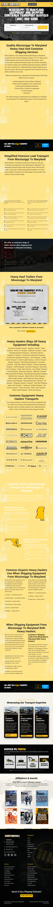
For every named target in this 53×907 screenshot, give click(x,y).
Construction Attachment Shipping (33, 355)
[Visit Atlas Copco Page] (26, 417)
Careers (28, 854)
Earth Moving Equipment (29, 362)
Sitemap (46, 901)
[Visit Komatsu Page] (26, 441)
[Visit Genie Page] (41, 423)
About (28, 840)
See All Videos (24, 735)
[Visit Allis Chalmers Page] (12, 417)
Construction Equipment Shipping (18, 358)
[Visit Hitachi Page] (12, 435)
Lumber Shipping (12, 371)
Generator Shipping (32, 367)
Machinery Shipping (25, 371)
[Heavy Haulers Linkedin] (15, 855)
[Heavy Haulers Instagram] (8, 855)
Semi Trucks (29, 883)
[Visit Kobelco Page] (12, 441)
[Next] (44, 308)
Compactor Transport (14, 355)
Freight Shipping (7, 873)
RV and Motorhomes (31, 881)
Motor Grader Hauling (15, 378)
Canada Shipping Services (9, 866)
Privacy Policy (41, 901)
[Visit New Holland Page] (12, 447)
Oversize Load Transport (9, 883)
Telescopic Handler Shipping (32, 385)
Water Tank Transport (38, 388)
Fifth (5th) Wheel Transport (23, 364)
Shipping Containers (31, 885)
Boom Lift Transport (20, 351)
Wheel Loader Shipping (19, 390)
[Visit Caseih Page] (41, 453)
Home (28, 838)
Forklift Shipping (18, 367)
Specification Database (32, 848)
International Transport (8, 879)
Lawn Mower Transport (39, 369)
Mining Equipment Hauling (14, 374)
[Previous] (8, 308)
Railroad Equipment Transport (33, 381)
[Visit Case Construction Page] (41, 417)
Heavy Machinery (30, 875)
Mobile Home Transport (16, 376)
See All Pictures (40, 735)
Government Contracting (9, 875)
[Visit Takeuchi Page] (12, 453)
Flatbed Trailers (8, 254)
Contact (29, 842)
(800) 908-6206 (32, 4)
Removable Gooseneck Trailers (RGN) (13, 261)
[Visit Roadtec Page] (41, 447)
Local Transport (7, 881)
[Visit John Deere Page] (43, 466)
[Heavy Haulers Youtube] (12, 855)
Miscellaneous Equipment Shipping (35, 374)
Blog (28, 850)
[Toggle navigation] (52, 4)
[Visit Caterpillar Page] (10, 466)
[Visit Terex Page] (26, 453)
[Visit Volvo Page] (12, 459)
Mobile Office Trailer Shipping (35, 376)
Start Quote (37, 145)
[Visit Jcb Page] (26, 435)
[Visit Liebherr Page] (41, 441)
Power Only (6, 885)
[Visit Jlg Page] (41, 435)
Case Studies (30, 852)
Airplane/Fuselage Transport (17, 348)
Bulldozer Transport (35, 351)
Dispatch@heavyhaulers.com (12, 846)
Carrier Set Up (46, 903)
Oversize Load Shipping (14, 381)
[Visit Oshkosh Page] (26, 447)
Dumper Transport (14, 362)
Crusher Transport (40, 360)
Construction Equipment (32, 873)
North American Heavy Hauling (34, 378)
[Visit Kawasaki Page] (26, 459)
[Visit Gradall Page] (12, 429)
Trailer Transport (24, 388)
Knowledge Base (30, 846)
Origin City (13, 25)
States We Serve (30, 844)
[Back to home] (10, 4)
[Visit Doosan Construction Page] (26, 423)
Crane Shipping (35, 358)
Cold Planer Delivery (36, 353)
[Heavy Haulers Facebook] (5, 855)
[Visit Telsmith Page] (41, 459)
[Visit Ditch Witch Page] (12, 423)
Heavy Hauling (7, 877)
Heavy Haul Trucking (24, 369)
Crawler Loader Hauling (25, 360)
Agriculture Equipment (31, 866)
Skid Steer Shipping (40, 383)
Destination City (29, 25)
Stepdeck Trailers (8, 258)
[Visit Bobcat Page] (32, 466)
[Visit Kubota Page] (21, 466)
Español (29, 856)
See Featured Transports (8, 735)
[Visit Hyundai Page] (41, 429)
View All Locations (9, 844)
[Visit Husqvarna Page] (26, 429)
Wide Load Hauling (35, 390)
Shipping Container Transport (23, 383)
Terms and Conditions (33, 901)
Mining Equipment (31, 877)
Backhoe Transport (34, 348)
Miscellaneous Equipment (32, 879)
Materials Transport (39, 371)
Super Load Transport (15, 385)
